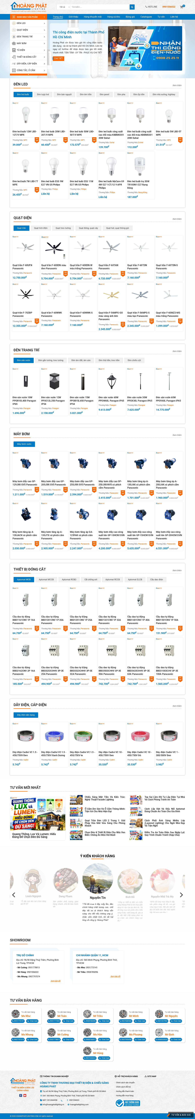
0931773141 (92, 967)
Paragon (27, 408)
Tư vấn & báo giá (181, 1115)
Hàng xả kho (113, 16)
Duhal (112, 142)
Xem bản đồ (55, 981)
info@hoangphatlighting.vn (53, 1104)
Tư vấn (161, 16)
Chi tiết (58, 58)
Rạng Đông (142, 192)
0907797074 (34, 976)
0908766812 (90, 1039)
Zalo (34, 1021)
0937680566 (126, 1021)
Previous (14, 895)
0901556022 (32, 972)
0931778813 (34, 967)
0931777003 (54, 1021)
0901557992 (162, 1021)
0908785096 (92, 972)
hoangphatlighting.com (79, 1104)
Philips (55, 189)
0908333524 (162, 1039)
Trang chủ (58, 16)
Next (183, 895)
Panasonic (28, 273)
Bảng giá (130, 16)
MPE (25, 140)
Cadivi (26, 760)
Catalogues (146, 16)
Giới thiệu (73, 16)
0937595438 (126, 1039)
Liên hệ (174, 16)
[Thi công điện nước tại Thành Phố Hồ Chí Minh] (145, 48)
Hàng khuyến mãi (93, 16)
